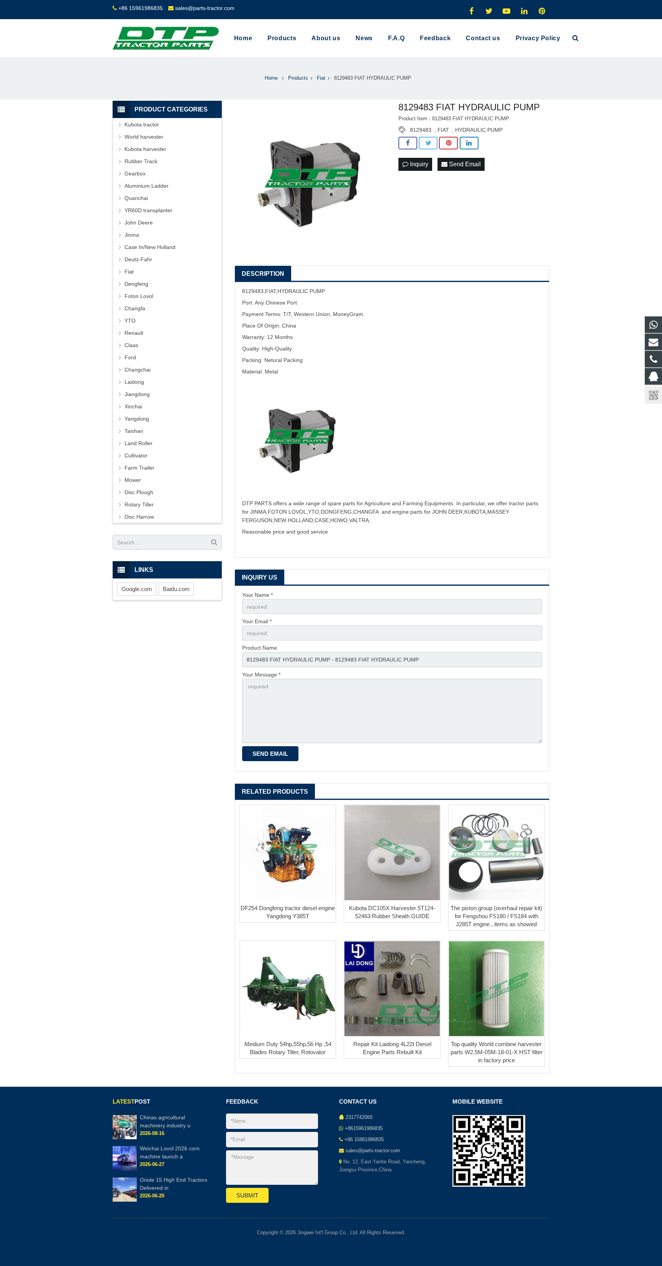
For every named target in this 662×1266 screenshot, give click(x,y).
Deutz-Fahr (138, 259)
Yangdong (137, 419)
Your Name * (257, 595)
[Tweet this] (428, 143)
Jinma (132, 235)
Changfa (135, 308)
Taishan (134, 431)
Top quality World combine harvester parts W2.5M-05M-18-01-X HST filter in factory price (496, 1052)
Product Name (259, 648)
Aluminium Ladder (147, 186)
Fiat (129, 272)
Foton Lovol (139, 296)
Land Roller (138, 443)
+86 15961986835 (140, 8)
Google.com (136, 589)
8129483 (420, 130)
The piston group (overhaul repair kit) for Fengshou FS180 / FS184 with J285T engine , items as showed (496, 916)
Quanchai (136, 198)
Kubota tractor (142, 124)
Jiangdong (137, 394)
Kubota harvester (145, 149)
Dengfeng (136, 284)
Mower (133, 480)
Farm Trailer (139, 468)
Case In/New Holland (150, 247)
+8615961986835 (364, 1128)
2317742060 (359, 1117)
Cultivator (136, 455)
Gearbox (135, 173)
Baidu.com (176, 589)
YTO (130, 321)
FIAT (443, 130)
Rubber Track (141, 161)
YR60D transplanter (148, 210)
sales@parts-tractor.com (204, 8)
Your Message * (261, 674)
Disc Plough (139, 492)
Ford (130, 357)
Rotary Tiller (139, 504)
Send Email (464, 164)
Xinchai (133, 406)
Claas (131, 345)
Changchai (138, 370)
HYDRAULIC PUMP (479, 130)
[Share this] (407, 143)
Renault (134, 333)
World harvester (144, 137)
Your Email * (257, 621)
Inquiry (418, 164)
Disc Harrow (139, 517)
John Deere (139, 222)
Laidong (134, 382)
